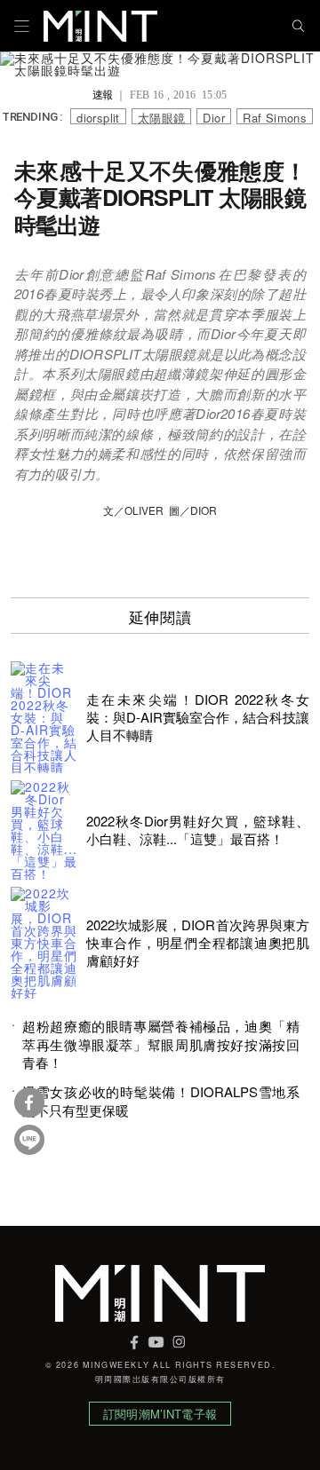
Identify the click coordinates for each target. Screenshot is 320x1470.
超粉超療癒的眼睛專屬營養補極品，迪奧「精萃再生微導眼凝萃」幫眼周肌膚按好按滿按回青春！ (161, 1044)
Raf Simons (275, 116)
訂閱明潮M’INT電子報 (160, 1413)
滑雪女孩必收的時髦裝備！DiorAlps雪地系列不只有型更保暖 (161, 1100)
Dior (214, 116)
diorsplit (98, 116)
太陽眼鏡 (162, 116)
